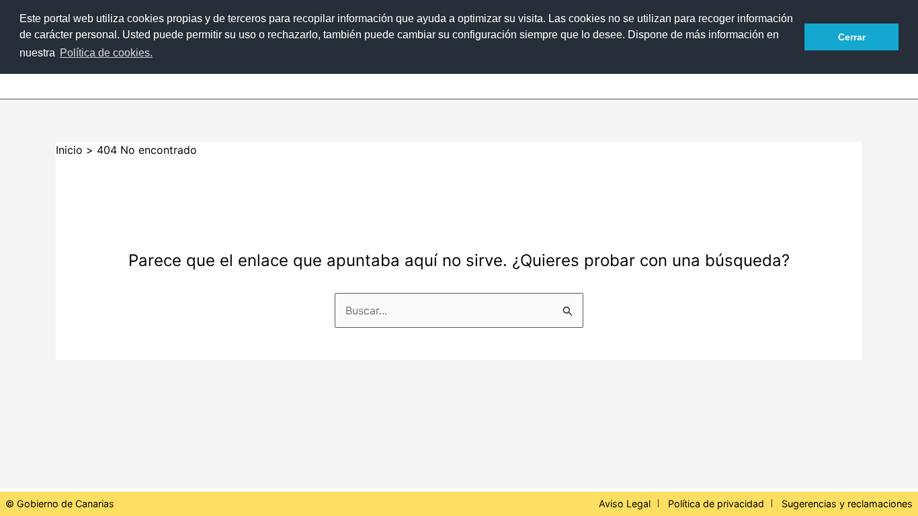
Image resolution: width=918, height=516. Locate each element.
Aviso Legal (625, 503)
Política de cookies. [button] (106, 52)
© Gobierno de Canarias (59, 503)
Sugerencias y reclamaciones (847, 503)
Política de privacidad (716, 503)
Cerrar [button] (852, 37)
